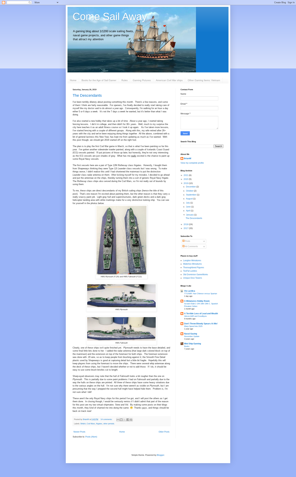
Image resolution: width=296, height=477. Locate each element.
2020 (186, 179)
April (188, 210)
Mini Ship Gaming (192, 343)
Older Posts (164, 432)
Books (186, 346)
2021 (186, 175)
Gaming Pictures (142, 80)
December (191, 187)
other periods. (109, 424)
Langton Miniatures (192, 260)
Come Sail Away (110, 16)
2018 (186, 224)
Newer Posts (79, 432)
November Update (191, 336)
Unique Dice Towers (192, 278)
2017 (186, 228)
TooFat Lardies (190, 271)
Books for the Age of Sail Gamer (99, 80)
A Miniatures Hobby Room (197, 301)
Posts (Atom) (91, 437)
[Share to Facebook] (128, 419)
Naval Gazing (190, 334)
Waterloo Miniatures (192, 264)
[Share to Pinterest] (131, 419)
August (189, 199)
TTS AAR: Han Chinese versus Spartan (200, 293)
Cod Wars (91, 424)
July (188, 203)
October (190, 191)
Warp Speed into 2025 (193, 326)
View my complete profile (192, 163)
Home (73, 80)
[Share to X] (124, 419)
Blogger (160, 455)
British (83, 424)
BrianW (187, 158)
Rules (124, 80)
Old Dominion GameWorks (195, 274)
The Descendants (87, 95)
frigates (99, 424)
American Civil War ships (169, 80)
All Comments (191, 246)
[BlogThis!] (121, 419)
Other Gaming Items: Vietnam (204, 80)
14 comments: (107, 419)
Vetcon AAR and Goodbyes (195, 316)
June (188, 207)
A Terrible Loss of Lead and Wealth (201, 313)
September (191, 195)
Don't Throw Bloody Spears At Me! (201, 323)
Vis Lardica (189, 291)
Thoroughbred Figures (193, 267)
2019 (186, 183)
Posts (187, 241)
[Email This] (118, 419)
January (190, 215)
